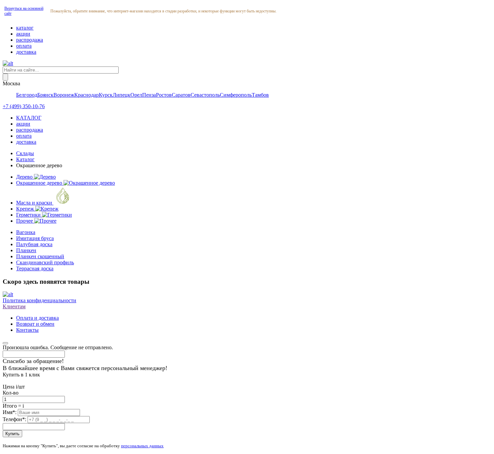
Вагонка (25, 232)
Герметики (29, 215)
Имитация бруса (35, 238)
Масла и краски (34, 203)
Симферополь (236, 95)
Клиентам (14, 306)
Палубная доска (34, 244)
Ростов (164, 95)
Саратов (181, 95)
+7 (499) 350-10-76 (24, 106)
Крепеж (25, 209)
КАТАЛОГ (28, 118)
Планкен (26, 250)
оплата (24, 46)
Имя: (10, 412)
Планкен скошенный (40, 256)
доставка (26, 52)
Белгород (26, 95)
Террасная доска (34, 268)
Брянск (45, 95)
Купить (12, 433)
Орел (136, 95)
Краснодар (86, 95)
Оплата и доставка (37, 318)
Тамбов (260, 95)
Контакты (27, 330)
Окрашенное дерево (40, 183)
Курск (106, 95)
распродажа (29, 40)
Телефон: (15, 419)
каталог (25, 28)
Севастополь (205, 95)
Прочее (25, 221)
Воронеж (63, 95)
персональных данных (142, 445)
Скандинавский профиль (45, 262)
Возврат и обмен (35, 324)
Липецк (121, 95)
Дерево (25, 177)
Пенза (149, 95)
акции (23, 34)
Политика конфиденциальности (39, 300)
